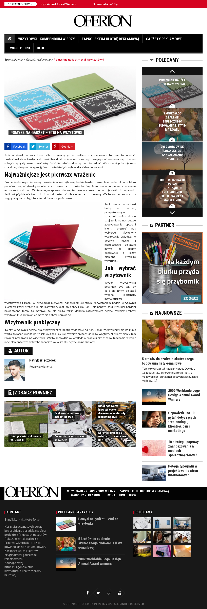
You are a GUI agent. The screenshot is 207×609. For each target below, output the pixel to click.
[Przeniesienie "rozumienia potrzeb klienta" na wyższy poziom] (182, 523)
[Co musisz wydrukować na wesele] (142, 523)
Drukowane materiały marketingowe (68, 415)
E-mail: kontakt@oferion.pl (22, 519)
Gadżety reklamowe (164, 39)
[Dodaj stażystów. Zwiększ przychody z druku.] (142, 537)
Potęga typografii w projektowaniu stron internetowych (183, 470)
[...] (155, 380)
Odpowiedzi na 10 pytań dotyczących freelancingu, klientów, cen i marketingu (182, 422)
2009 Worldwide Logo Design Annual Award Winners (184, 394)
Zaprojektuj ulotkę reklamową (110, 39)
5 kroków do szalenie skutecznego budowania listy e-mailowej (172, 121)
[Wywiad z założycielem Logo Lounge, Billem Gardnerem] (182, 537)
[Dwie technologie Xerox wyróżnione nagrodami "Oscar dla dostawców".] (162, 537)
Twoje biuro (19, 48)
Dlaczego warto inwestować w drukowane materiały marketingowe (111, 411)
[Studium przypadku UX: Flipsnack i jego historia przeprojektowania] (162, 523)
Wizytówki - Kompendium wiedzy (46, 39)
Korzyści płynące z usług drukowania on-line (112, 436)
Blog (41, 48)
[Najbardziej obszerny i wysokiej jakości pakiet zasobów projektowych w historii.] (142, 551)
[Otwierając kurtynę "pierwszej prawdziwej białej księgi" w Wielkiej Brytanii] (162, 551)
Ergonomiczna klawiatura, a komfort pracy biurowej (22, 571)
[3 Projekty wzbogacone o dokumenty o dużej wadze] (182, 551)
